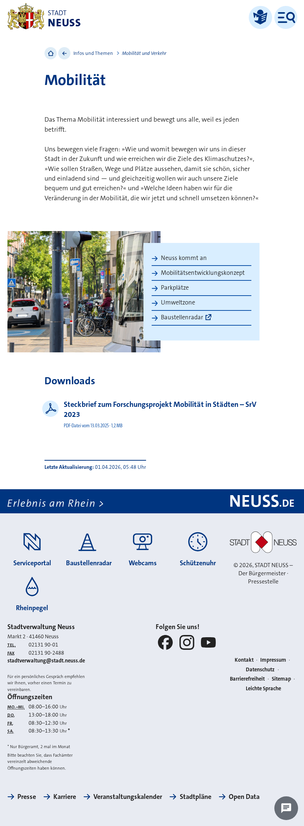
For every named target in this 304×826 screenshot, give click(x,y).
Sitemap (281, 678)
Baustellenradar (182, 317)
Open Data (244, 796)
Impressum (273, 660)
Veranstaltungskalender (127, 796)
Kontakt (244, 660)
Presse (26, 796)
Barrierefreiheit (247, 678)
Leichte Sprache (263, 688)
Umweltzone (178, 302)
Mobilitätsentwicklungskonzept (203, 273)
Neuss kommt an (184, 258)
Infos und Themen (93, 53)
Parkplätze (175, 288)
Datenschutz (260, 669)
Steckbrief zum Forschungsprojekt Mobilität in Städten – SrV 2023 (160, 409)
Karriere (64, 796)
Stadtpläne (195, 796)
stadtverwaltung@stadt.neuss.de (46, 660)
